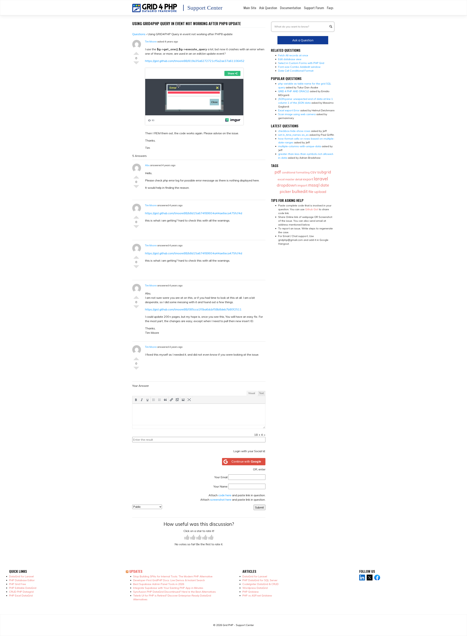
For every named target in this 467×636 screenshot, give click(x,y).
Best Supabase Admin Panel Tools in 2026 (158, 584)
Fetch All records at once (293, 55)
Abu (147, 165)
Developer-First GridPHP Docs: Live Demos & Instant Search (169, 580)
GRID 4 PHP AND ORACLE (293, 91)
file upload (317, 191)
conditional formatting (296, 172)
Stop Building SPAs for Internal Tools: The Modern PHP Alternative (173, 576)
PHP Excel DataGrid (21, 595)
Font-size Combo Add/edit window (299, 67)
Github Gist (311, 209)
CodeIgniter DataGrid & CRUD (260, 584)
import (302, 185)
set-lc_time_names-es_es (293, 134)
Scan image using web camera (297, 114)
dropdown (287, 185)
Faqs (330, 7)
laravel (321, 178)
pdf (278, 172)
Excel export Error (289, 110)
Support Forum (314, 7)
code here (224, 495)
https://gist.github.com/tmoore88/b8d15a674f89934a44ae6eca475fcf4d (193, 213)
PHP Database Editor (22, 580)
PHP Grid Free (17, 584)
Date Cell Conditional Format (295, 70)
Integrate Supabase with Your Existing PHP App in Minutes (168, 588)
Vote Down (136, 64)
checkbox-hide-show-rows (294, 131)
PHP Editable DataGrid (22, 588)
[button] (135, 399)
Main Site (250, 7)
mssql (314, 185)
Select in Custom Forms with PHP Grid (301, 63)
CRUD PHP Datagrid (21, 591)
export (308, 179)
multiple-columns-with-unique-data (299, 146)
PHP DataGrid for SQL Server (259, 580)
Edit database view (289, 59)
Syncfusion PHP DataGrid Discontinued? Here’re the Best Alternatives (174, 591)
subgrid (324, 172)
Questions (138, 34)
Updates (135, 571)
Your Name (220, 486)
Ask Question (268, 7)
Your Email (220, 477)
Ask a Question (302, 40)
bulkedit (300, 191)
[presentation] (136, 400)
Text (261, 393)
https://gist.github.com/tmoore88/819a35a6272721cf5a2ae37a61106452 (194, 61)
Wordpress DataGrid (255, 588)
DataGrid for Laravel (21, 576)
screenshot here (220, 499)
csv (313, 172)
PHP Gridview (250, 591)
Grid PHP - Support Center (238, 625)
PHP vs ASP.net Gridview (257, 595)
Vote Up (136, 52)
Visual (251, 393)
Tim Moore (151, 41)
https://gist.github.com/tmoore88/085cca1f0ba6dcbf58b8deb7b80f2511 (193, 309)
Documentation (290, 7)
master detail (293, 179)
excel (281, 179)
